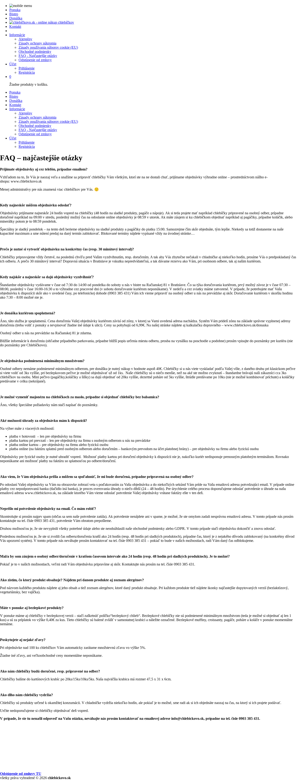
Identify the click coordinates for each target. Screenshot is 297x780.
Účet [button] (12, 64)
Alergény (25, 39)
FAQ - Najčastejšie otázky (38, 56)
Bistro (13, 14)
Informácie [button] (17, 35)
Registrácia (27, 72)
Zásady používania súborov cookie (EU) (48, 47)
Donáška (15, 18)
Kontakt (15, 26)
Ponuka (14, 10)
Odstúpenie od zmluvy (35, 60)
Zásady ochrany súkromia (37, 43)
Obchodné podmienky (35, 52)
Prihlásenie (27, 68)
